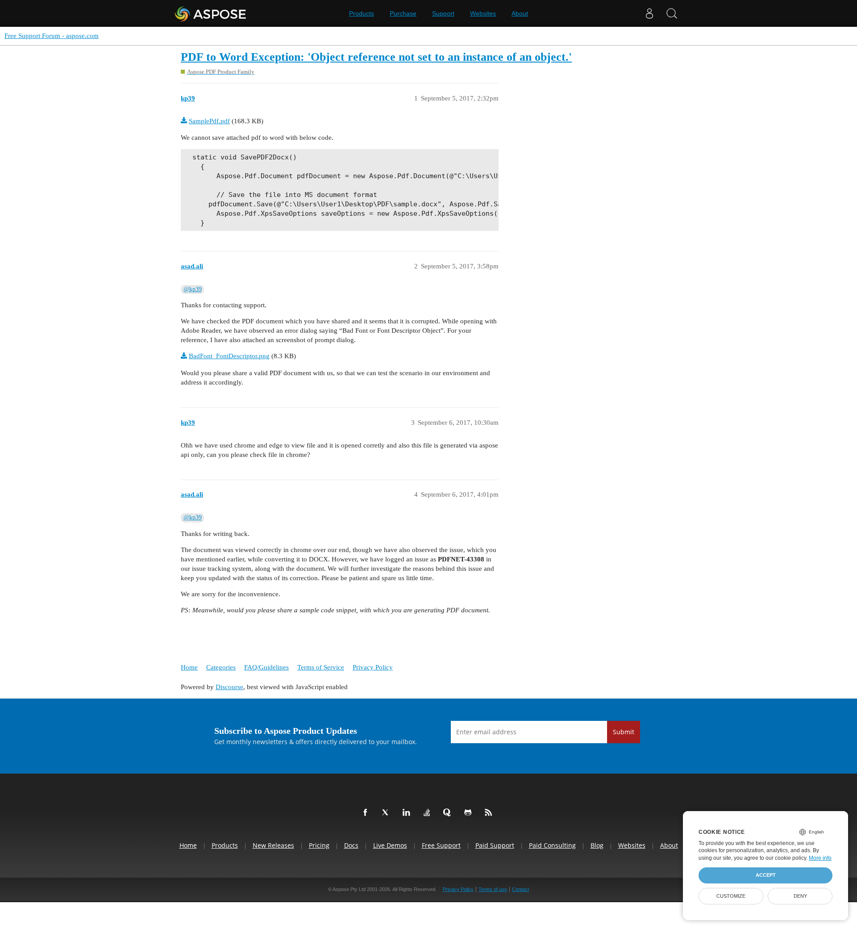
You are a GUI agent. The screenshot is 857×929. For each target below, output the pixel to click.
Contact (520, 889)
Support (443, 13)
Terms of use (492, 889)
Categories (221, 667)
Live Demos (390, 845)
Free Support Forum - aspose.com (51, 35)
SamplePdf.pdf (209, 121)
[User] (649, 13)
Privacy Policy (373, 667)
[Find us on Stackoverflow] (428, 813)
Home (189, 667)
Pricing (319, 845)
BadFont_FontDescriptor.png (229, 356)
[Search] (672, 13)
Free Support (441, 845)
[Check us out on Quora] (449, 813)
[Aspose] (211, 13)
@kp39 (192, 289)
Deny (800, 896)
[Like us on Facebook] (367, 813)
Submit (623, 732)
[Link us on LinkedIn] (408, 813)
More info (820, 858)
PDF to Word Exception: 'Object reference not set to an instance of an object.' (376, 56)
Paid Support (494, 845)
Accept (766, 875)
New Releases (273, 845)
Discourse (229, 686)
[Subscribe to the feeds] (490, 813)
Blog (597, 845)
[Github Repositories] (469, 813)
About (520, 13)
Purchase (403, 13)
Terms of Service (320, 667)
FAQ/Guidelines (266, 667)
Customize (730, 896)
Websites (483, 13)
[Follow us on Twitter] (387, 813)
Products (361, 13)
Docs (351, 845)
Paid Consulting (552, 845)
